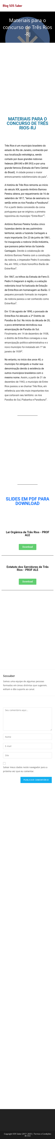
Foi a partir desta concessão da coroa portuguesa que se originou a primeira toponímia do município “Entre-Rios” (25, 212)
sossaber (9, 676)
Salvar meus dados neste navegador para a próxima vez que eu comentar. (25, 769)
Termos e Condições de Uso (38, 1135)
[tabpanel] (27, 277)
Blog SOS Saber (12, 6)
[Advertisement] (27, 79)
